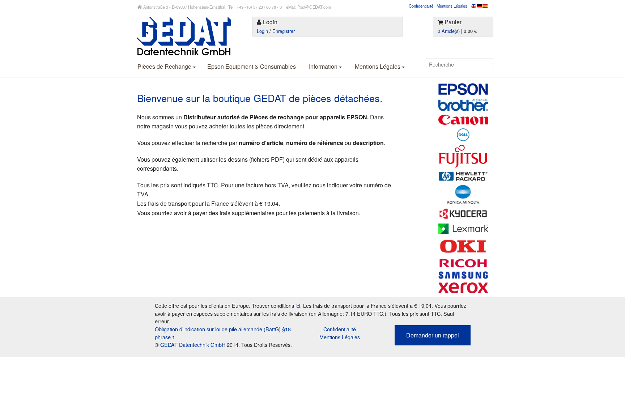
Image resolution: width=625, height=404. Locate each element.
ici (298, 305)
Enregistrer (283, 30)
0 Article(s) (449, 30)
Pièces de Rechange (165, 66)
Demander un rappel (432, 335)
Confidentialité (421, 6)
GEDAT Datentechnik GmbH (192, 344)
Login (262, 30)
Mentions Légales (452, 6)
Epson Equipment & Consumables (251, 66)
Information (324, 66)
